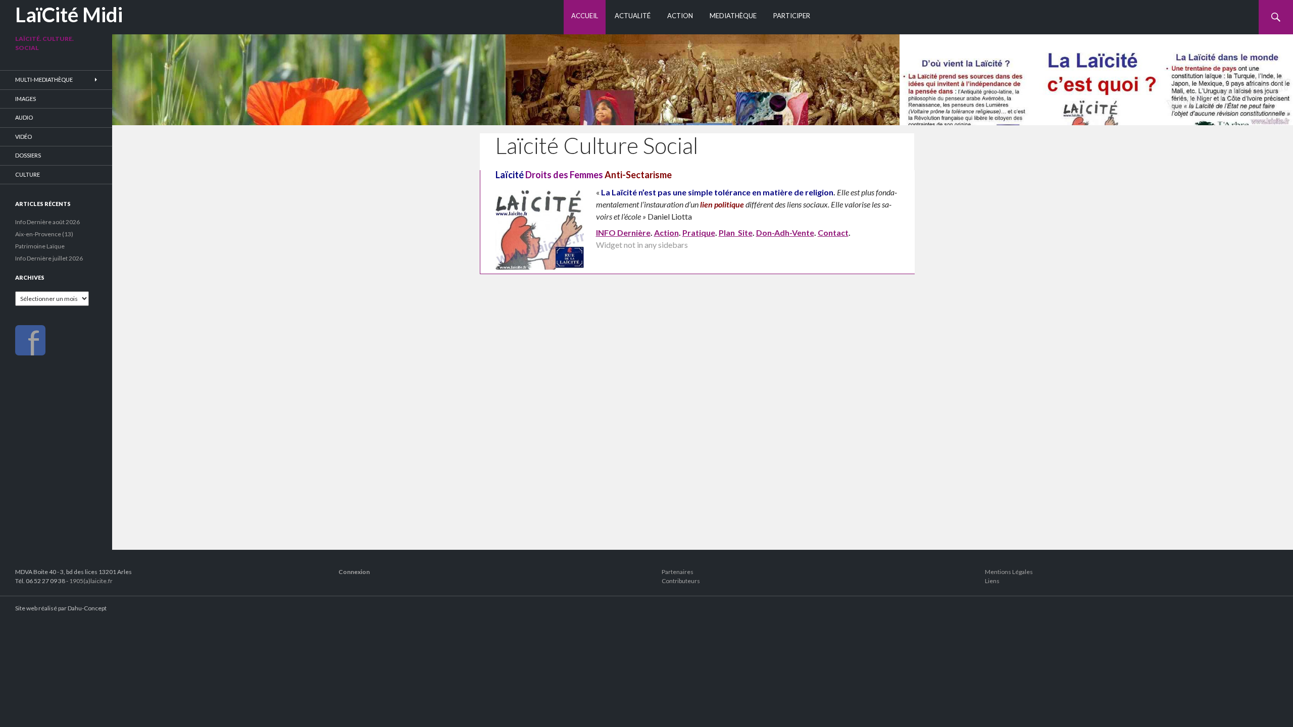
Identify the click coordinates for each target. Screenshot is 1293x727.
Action (680, 16)
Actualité (633, 16)
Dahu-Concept (87, 608)
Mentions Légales (1009, 572)
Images (25, 98)
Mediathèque (733, 16)
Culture (27, 174)
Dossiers (28, 155)
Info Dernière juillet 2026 (49, 258)
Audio (24, 117)
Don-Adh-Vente (785, 232)
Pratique (698, 232)
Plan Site (736, 232)
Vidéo (23, 136)
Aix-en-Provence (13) (44, 234)
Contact (833, 232)
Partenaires (677, 572)
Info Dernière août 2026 (47, 222)
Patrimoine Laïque (40, 246)
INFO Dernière (623, 232)
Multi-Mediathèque (44, 79)
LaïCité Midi (69, 15)
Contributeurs (681, 581)
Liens (992, 581)
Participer (791, 16)
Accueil (584, 16)
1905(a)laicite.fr (91, 581)
